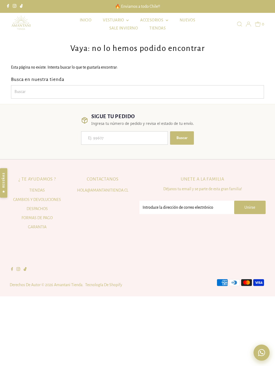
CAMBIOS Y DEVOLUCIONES (37, 199)
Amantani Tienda (68, 285)
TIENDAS (157, 28)
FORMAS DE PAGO (37, 218)
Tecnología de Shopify (103, 285)
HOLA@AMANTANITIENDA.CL (102, 190)
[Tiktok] (21, 6)
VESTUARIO (114, 20)
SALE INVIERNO (123, 28)
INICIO (85, 20)
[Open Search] (239, 24)
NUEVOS (187, 20)
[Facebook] (8, 6)
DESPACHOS (37, 209)
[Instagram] (14, 6)
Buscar (181, 138)
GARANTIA (37, 227)
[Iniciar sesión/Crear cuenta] (248, 24)
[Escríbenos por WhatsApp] (262, 353)
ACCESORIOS (152, 20)
